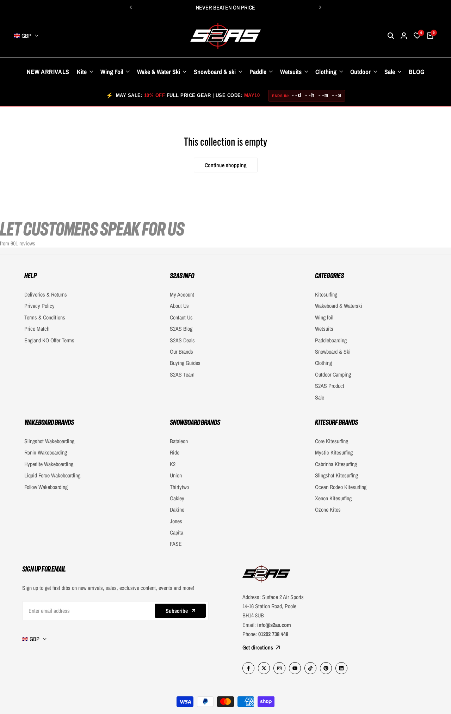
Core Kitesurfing (331, 441)
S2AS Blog (181, 328)
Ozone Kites (328, 509)
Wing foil (324, 317)
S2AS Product (329, 386)
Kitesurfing (326, 294)
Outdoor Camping (333, 374)
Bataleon (179, 441)
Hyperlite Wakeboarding (48, 464)
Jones (176, 521)
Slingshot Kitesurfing (336, 475)
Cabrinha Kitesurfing (336, 464)
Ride (174, 452)
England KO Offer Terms (49, 340)
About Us (179, 306)
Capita (176, 532)
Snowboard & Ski (333, 351)
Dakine (177, 509)
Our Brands (181, 351)
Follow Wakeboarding (46, 487)
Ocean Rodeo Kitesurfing (340, 487)
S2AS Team (182, 374)
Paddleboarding (331, 340)
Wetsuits (324, 328)
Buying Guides (185, 363)
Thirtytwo (179, 487)
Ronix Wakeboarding (45, 452)
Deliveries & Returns (45, 294)
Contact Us (181, 317)
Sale (319, 397)
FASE (176, 544)
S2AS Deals (182, 340)
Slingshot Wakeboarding (49, 441)
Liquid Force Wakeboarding (52, 475)
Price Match (36, 328)
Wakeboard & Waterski (338, 306)
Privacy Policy (39, 306)
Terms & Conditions (44, 317)
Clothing (323, 363)
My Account (182, 294)
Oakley (177, 498)
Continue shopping (226, 165)
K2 (172, 464)
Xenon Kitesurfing (333, 498)
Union (176, 475)
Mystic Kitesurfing (334, 452)
